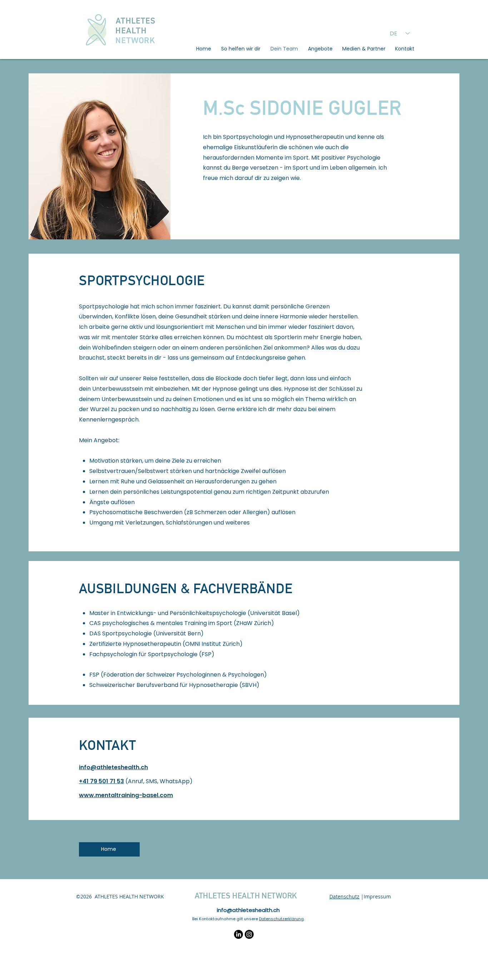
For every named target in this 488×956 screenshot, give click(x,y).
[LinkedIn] (238, 934)
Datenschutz (344, 896)
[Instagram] (249, 934)
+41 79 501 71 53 (101, 781)
